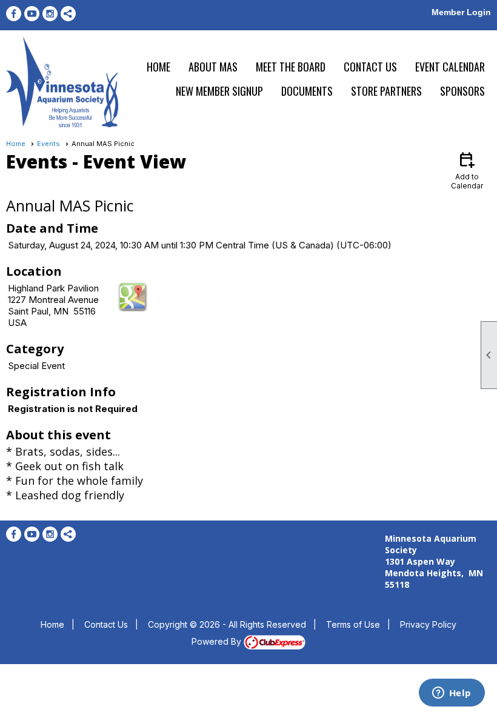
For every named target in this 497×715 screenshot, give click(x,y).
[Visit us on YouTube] (31, 13)
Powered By (218, 641)
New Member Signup (219, 91)
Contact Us (370, 67)
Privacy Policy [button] (428, 624)
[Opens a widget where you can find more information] (451, 694)
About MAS (213, 67)
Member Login (461, 12)
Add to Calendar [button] (467, 170)
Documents (307, 91)
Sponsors (462, 91)
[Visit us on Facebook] (13, 13)
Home (158, 67)
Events (48, 143)
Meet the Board (290, 67)
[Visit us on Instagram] (50, 13)
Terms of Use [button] (353, 624)
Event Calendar (450, 67)
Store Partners (386, 91)
